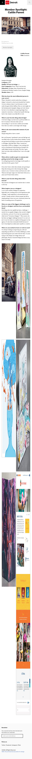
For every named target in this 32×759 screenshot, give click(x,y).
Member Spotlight (7, 47)
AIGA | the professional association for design (13, 751)
